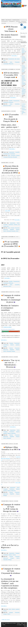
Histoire (18, 21)
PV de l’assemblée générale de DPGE (10, 243)
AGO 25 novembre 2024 (11, 117)
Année (11, 62)
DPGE (3, 19)
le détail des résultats (7, 327)
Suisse (17, 231)
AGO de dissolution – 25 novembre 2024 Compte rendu (24, 59)
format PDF (7, 210)
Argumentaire (11, 152)
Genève (9, 105)
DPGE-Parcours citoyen (11, 28)
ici (1, 460)
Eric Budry (5, 69)
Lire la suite (14, 55)
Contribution (5, 102)
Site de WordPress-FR (24, 112)
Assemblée (10, 100)
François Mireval (6, 111)
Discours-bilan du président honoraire (10, 169)
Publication (11, 102)
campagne (11, 612)
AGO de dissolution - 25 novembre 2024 (11, 74)
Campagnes (12, 21)
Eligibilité (12, 229)
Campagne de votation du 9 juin (10, 298)
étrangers (17, 229)
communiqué (5, 63)
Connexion (23, 103)
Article (18, 223)
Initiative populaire (14, 344)
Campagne (11, 343)
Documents (8, 19)
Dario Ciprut (5, 162)
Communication (11, 59)
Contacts (23, 21)
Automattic (20, 624)
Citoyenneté (17, 62)
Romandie (15, 157)
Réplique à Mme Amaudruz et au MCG (10, 448)
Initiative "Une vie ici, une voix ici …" (11, 363)
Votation (5, 346)
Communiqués (16, 19)
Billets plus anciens (5, 619)
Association (17, 104)
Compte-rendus (22, 22)
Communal (5, 157)
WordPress (18, 623)
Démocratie (11, 63)
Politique (13, 351)
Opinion (9, 433)
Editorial (15, 224)
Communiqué (16, 343)
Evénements (5, 21)
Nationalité (9, 231)
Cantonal (17, 155)
